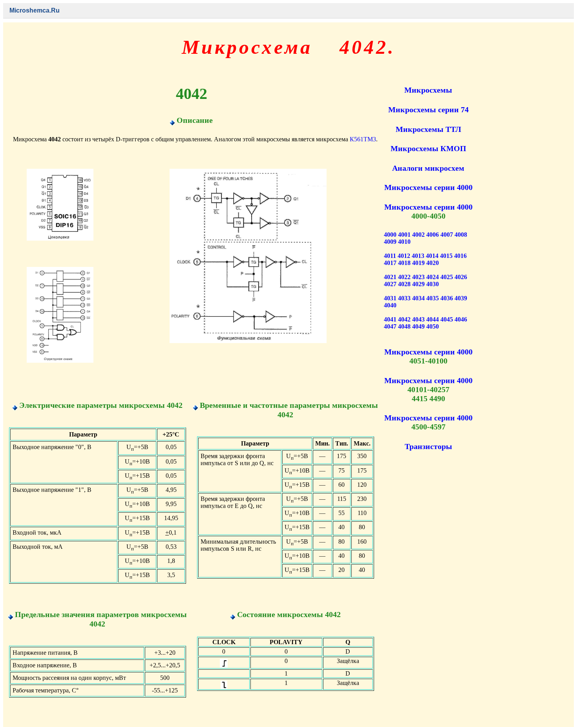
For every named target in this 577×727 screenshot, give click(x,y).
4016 (460, 255)
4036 (446, 298)
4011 (390, 255)
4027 (390, 284)
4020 (432, 262)
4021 (390, 277)
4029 (418, 284)
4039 (461, 298)
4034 (418, 298)
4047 (390, 326)
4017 (390, 262)
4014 (432, 255)
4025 (446, 277)
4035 (432, 298)
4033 (404, 298)
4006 (432, 234)
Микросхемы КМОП (428, 148)
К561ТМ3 (363, 139)
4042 (404, 319)
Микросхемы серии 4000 (428, 187)
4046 (461, 319)
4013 (418, 255)
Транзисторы (428, 446)
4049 (418, 326)
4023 (418, 277)
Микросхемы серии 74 (428, 109)
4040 (390, 305)
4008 (461, 234)
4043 (418, 319)
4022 (404, 277)
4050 (432, 326)
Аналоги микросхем (428, 168)
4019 (418, 262)
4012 (404, 255)
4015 (446, 255)
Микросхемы (428, 90)
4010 (404, 241)
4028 (404, 284)
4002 (418, 234)
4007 (446, 234)
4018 (404, 262)
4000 (390, 234)
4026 (461, 277)
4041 (390, 319)
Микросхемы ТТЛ (428, 129)
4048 (404, 326)
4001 (404, 234)
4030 (432, 284)
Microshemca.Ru (34, 10)
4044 (432, 319)
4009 (390, 241)
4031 (390, 298)
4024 (432, 277)
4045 (446, 319)
